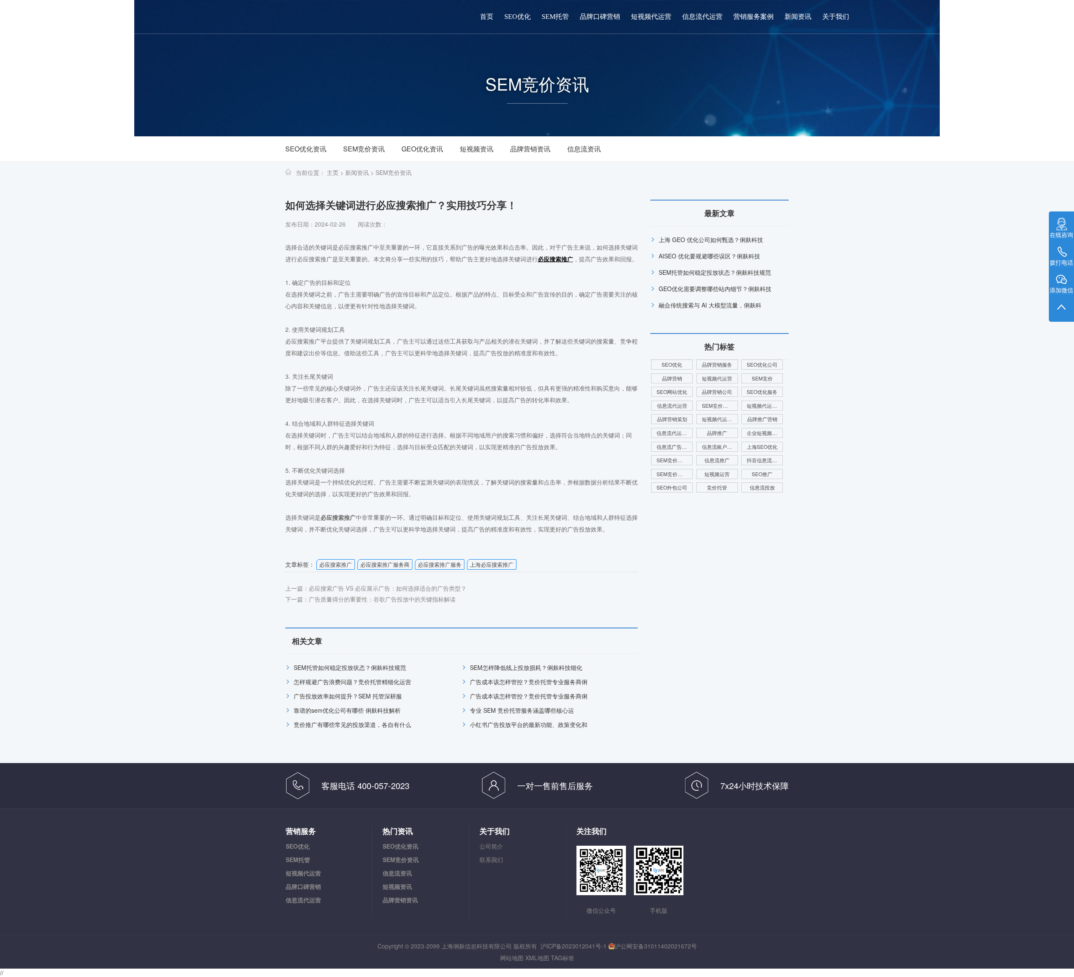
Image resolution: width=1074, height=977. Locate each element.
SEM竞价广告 (672, 473)
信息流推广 (717, 460)
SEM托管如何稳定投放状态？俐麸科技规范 (350, 667)
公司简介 (491, 846)
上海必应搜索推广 (492, 564)
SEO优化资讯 (305, 149)
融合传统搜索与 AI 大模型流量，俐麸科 (710, 305)
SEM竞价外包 (672, 460)
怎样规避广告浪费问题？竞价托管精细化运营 (352, 681)
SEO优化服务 (762, 391)
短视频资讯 (476, 149)
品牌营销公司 (717, 391)
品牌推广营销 (762, 418)
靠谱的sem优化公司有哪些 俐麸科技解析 (347, 710)
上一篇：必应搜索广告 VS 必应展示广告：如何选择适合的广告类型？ (376, 588)
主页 (333, 172)
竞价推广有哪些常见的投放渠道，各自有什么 (352, 724)
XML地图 (537, 958)
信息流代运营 (702, 16)
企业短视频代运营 (765, 432)
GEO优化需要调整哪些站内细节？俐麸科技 (715, 288)
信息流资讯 (584, 149)
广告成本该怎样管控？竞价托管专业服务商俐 (528, 681)
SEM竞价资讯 (364, 149)
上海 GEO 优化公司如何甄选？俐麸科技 (711, 239)
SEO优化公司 (762, 364)
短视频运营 (717, 473)
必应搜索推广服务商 (384, 564)
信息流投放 (762, 487)
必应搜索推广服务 (439, 564)
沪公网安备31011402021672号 (656, 946)
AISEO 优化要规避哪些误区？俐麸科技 (709, 256)
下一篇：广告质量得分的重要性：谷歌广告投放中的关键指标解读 (370, 599)
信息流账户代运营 (720, 446)
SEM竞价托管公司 (720, 405)
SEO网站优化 (672, 391)
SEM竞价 (762, 378)
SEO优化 (517, 16)
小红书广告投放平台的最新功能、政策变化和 (528, 724)
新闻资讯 (798, 16)
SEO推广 (762, 473)
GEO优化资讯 (422, 149)
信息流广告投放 (674, 446)
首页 (486, 16)
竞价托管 (717, 487)
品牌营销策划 (672, 418)
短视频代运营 (651, 16)
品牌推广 (717, 432)
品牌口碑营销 (600, 16)
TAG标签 (562, 958)
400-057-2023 (989, 17)
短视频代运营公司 (765, 405)
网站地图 (512, 958)
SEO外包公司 (672, 487)
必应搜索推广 (335, 564)
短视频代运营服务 (720, 418)
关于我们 (835, 16)
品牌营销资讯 (530, 149)
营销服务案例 (753, 16)
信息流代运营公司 (675, 432)
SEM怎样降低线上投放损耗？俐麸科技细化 (526, 667)
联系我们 (491, 859)
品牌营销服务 (717, 364)
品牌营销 (672, 378)
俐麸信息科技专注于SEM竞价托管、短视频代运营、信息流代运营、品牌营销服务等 (91, 21)
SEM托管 (555, 16)
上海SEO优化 (762, 446)
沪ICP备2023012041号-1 (573, 946)
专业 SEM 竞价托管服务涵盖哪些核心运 (522, 710)
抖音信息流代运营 (765, 460)
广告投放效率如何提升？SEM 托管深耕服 (348, 696)
